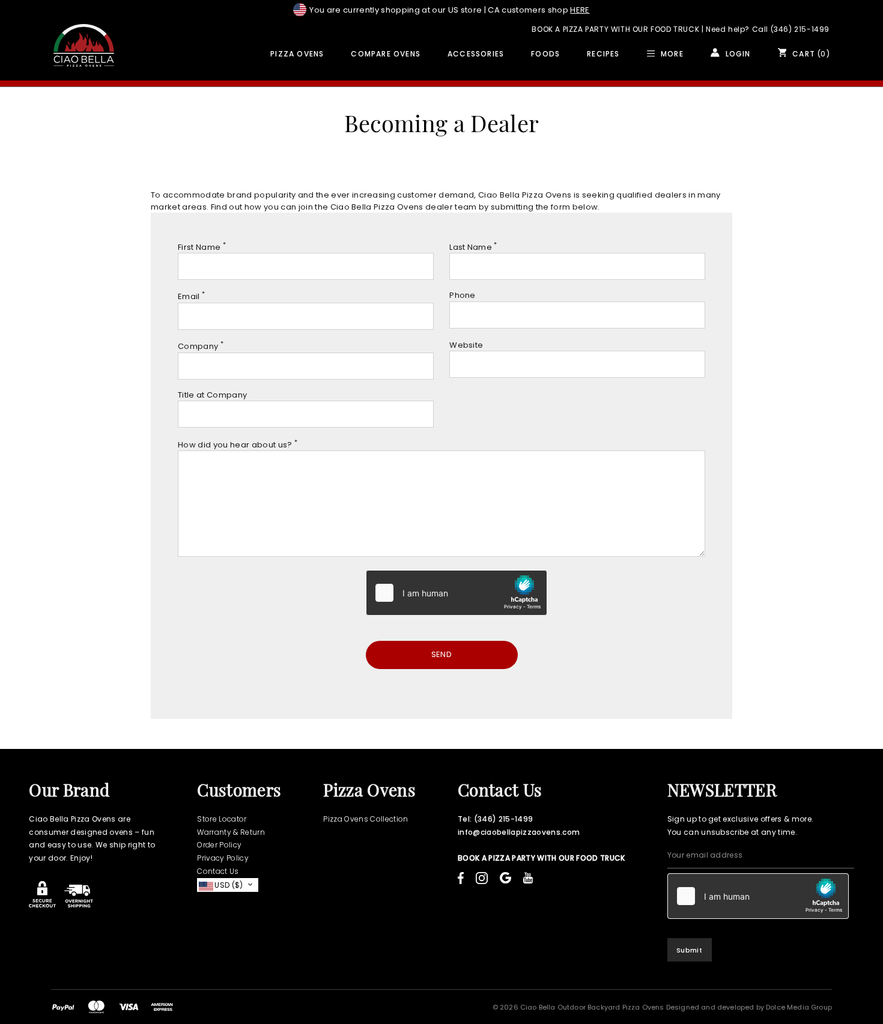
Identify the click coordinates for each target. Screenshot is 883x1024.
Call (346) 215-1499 (791, 29)
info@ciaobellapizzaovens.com (519, 832)
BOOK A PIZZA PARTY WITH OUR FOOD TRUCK (615, 29)
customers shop (538, 10)
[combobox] (227, 885)
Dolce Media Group (799, 1007)
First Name (202, 247)
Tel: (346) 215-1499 (495, 819)
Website (466, 345)
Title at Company (212, 395)
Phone (462, 295)
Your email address (705, 855)
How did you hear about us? (237, 444)
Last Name (473, 247)
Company (200, 346)
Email (191, 296)
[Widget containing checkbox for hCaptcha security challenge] (456, 593)
